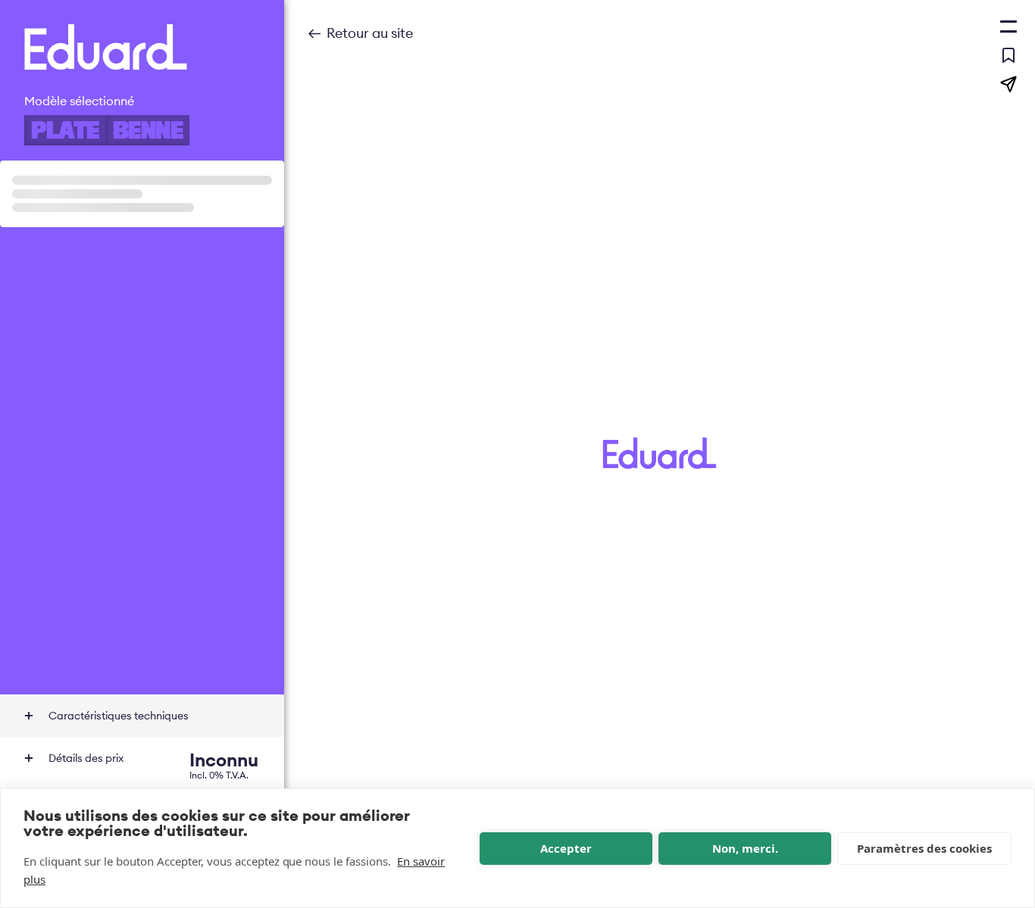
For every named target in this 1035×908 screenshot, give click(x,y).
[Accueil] (142, 47)
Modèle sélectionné (79, 101)
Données (118, 715)
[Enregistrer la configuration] (1008, 55)
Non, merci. (745, 848)
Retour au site (370, 33)
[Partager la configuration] (1008, 84)
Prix (153, 763)
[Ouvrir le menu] (1008, 26)
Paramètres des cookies (924, 848)
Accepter (566, 848)
